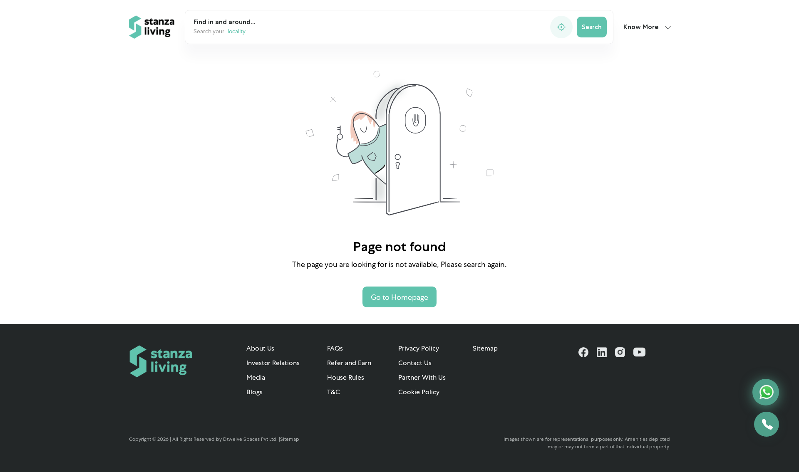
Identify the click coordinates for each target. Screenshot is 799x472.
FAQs (335, 348)
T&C (333, 392)
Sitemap (485, 348)
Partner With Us (422, 377)
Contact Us (415, 362)
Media (255, 377)
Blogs (254, 392)
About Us (260, 348)
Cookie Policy (418, 392)
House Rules (345, 377)
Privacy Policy (418, 348)
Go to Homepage (399, 297)
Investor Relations (273, 362)
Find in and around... (225, 22)
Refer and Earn (349, 362)
